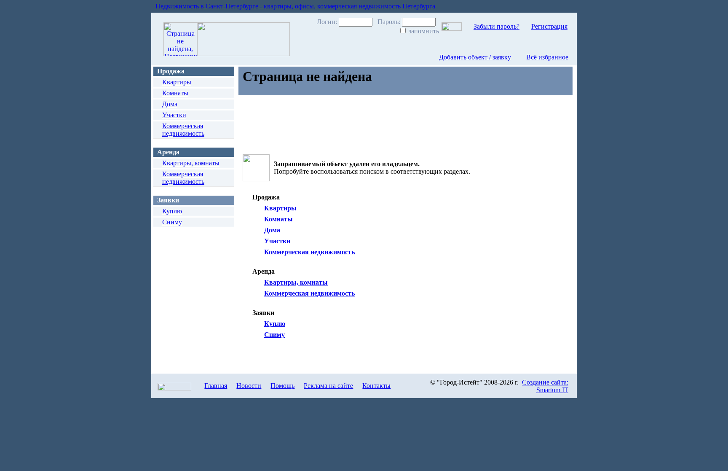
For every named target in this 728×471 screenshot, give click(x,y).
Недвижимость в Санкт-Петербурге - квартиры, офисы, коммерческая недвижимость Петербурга (295, 6)
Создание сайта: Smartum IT (545, 386)
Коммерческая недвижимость (183, 129)
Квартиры (176, 82)
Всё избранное (547, 57)
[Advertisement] (394, 123)
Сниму (172, 222)
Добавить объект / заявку (475, 57)
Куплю (172, 211)
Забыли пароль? (496, 26)
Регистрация (549, 26)
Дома (169, 104)
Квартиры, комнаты (190, 163)
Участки (174, 114)
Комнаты (175, 93)
